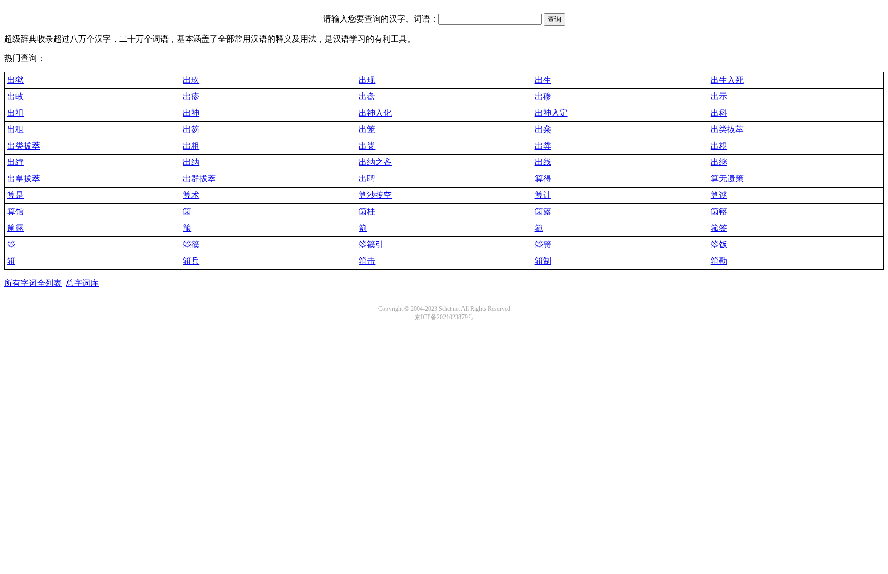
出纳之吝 (375, 162)
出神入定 (551, 112)
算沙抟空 (375, 195)
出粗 (191, 145)
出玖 (191, 80)
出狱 (15, 80)
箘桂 (367, 211)
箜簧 (543, 244)
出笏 (191, 129)
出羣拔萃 (23, 178)
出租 (15, 129)
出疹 (191, 96)
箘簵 (719, 211)
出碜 (543, 96)
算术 (191, 195)
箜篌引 (371, 244)
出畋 (15, 96)
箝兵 (191, 260)
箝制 (543, 260)
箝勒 (719, 260)
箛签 (719, 228)
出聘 (367, 178)
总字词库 (82, 283)
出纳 (191, 162)
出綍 (15, 162)
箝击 (367, 260)
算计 (543, 195)
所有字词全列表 (33, 283)
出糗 (719, 145)
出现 (367, 80)
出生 (543, 80)
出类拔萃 (23, 145)
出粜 (367, 145)
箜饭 (719, 244)
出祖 (15, 112)
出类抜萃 (727, 129)
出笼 (367, 129)
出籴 (543, 129)
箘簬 (543, 211)
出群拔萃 (199, 178)
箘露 (15, 228)
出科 (719, 112)
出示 (719, 96)
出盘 (367, 96)
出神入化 (375, 112)
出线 (543, 162)
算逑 (719, 195)
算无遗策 (727, 178)
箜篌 (191, 244)
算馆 (15, 211)
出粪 (543, 145)
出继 (719, 162)
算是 (15, 195)
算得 (543, 178)
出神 (191, 112)
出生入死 (727, 80)
